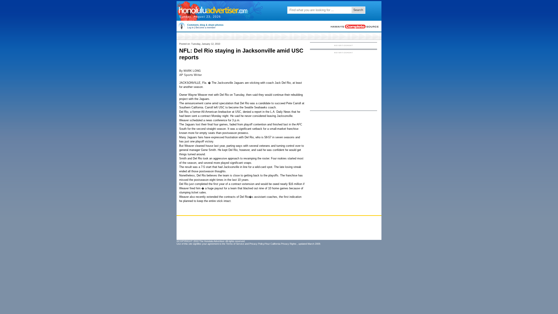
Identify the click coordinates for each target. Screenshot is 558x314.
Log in (190, 27)
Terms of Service (235, 243)
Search (358, 10)
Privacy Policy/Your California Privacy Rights (272, 243)
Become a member (206, 27)
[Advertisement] (343, 81)
